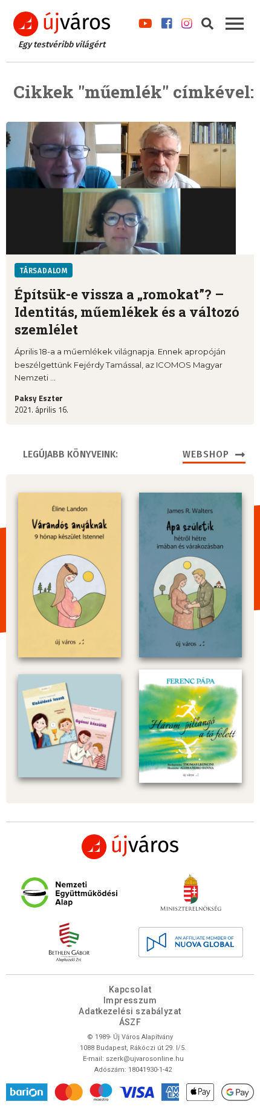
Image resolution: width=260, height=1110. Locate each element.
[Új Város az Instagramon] (186, 21)
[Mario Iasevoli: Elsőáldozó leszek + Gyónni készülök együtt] (69, 725)
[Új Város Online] (130, 846)
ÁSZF (130, 1022)
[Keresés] (207, 21)
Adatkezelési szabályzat (130, 1011)
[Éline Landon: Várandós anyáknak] (69, 575)
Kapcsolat (130, 989)
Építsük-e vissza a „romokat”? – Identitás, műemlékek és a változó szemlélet (127, 311)
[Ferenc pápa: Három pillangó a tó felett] (190, 726)
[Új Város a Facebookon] (166, 21)
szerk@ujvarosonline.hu (145, 1059)
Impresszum (130, 1000)
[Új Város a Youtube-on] (145, 21)
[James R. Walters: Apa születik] (190, 575)
